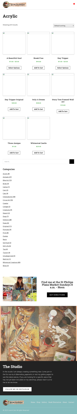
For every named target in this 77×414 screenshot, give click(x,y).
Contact (71, 402)
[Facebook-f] (65, 410)
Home (33, 402)
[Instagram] (73, 410)
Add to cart (38, 68)
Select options (14, 68)
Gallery (44, 402)
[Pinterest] (69, 410)
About (65, 402)
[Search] (71, 161)
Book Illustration (54, 402)
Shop (38, 402)
